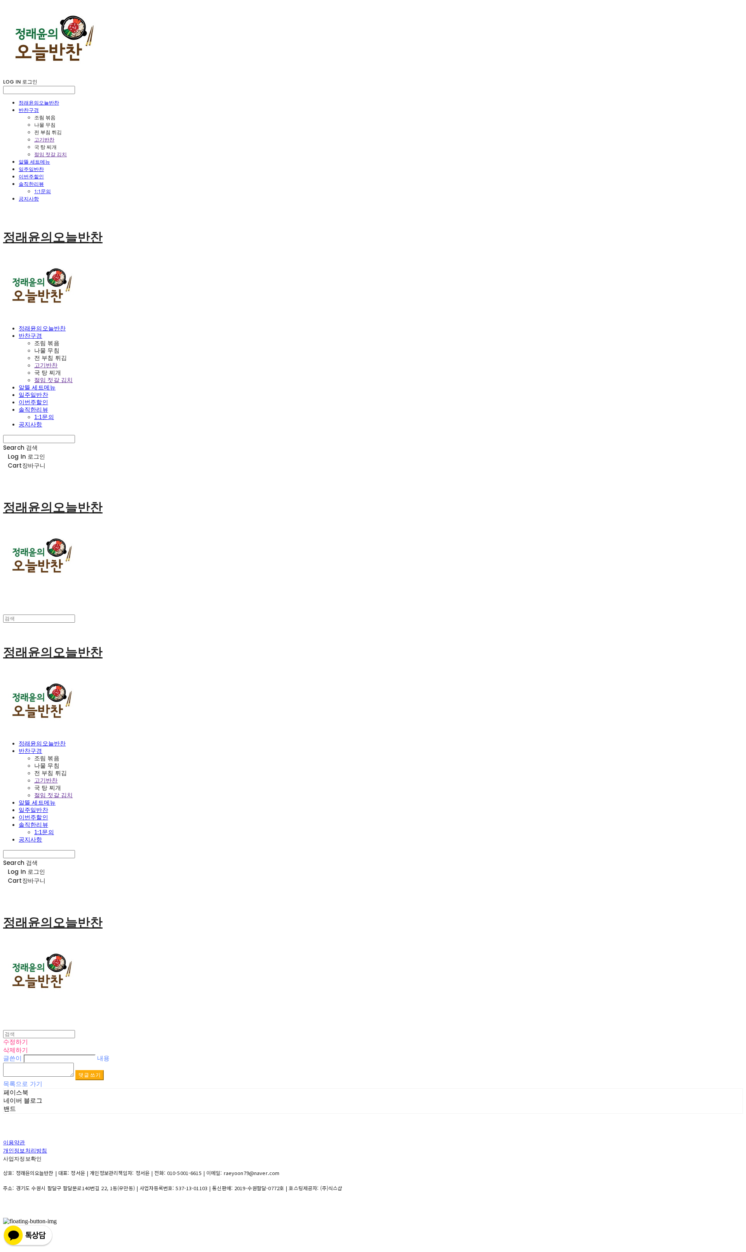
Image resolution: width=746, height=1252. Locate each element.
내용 (103, 1058)
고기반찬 (44, 139)
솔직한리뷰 (31, 183)
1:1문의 (42, 191)
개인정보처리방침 (25, 1150)
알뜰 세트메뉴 (34, 161)
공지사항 (29, 198)
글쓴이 (12, 1058)
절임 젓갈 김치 (50, 154)
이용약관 (14, 1142)
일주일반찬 (31, 169)
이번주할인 (31, 176)
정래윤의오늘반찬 (39, 102)
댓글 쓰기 (89, 1075)
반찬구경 (29, 110)
